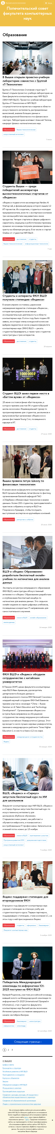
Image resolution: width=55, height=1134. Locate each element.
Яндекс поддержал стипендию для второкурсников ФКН (25, 898)
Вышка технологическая (26, 129)
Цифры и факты (8, 1065)
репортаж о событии (25, 519)
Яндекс (6, 741)
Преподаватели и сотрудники (14, 1075)
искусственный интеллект (14, 134)
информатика (9, 1026)
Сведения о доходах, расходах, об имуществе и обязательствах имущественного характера (20, 1096)
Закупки (5, 1081)
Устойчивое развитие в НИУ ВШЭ (15, 1071)
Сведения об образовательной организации (19, 1100)
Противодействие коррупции (14, 1091)
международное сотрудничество (30, 737)
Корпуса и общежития (11, 1078)
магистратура (34, 1021)
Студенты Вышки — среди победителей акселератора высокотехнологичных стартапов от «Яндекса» (25, 191)
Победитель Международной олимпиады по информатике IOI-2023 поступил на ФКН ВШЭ (24, 985)
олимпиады (21, 1026)
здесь (26, 1117)
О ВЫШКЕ (7, 1061)
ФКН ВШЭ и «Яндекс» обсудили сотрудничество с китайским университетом (24, 677)
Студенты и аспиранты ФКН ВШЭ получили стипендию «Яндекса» (25, 297)
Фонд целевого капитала (12, 1088)
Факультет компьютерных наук (15, 930)
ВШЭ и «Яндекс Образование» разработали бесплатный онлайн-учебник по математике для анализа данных (26, 577)
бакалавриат (44, 925)
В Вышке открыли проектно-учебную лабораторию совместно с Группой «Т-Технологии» (26, 80)
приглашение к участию (39, 835)
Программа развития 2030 (14, 840)
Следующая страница (27, 1041)
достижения (21, 239)
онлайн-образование (38, 617)
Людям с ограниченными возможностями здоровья (22, 1104)
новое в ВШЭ (22, 617)
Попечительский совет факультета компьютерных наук (27, 13)
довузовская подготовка (36, 840)
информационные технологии (36, 244)
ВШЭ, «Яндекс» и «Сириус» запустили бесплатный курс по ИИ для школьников (25, 796)
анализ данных (9, 622)
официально (31, 925)
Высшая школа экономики (16, 3)
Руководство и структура (12, 1068)
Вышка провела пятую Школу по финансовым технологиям (23, 482)
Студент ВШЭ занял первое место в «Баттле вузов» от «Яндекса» (26, 395)
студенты (32, 239)
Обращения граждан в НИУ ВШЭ (15, 1085)
